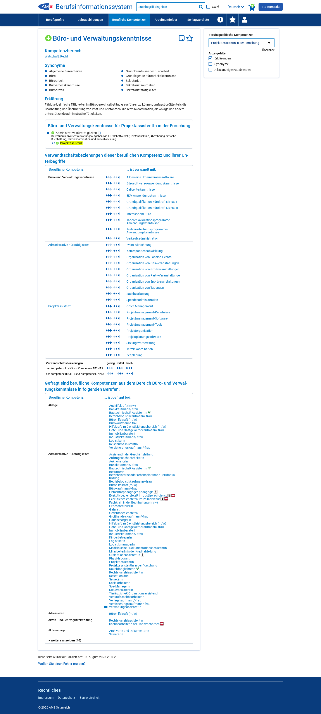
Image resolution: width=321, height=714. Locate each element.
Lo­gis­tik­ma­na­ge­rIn (122, 544)
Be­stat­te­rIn (116, 471)
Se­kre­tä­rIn (116, 579)
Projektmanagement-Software (146, 318)
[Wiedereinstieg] (244, 20)
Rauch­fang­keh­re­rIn (122, 568)
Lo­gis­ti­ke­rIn (117, 440)
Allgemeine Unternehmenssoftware (150, 177)
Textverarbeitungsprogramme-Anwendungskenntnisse (147, 231)
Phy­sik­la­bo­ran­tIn (120, 558)
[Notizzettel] (182, 38)
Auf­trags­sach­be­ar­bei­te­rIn (126, 457)
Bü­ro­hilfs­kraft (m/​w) (123, 419)
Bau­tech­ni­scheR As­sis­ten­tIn (128, 412)
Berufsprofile (55, 19)
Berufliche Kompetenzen (129, 19)
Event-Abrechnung (139, 245)
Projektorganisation (139, 330)
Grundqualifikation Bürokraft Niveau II (152, 208)
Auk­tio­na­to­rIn (118, 461)
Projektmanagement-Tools (144, 324)
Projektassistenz (59, 306)
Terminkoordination (139, 349)
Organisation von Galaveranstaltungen (152, 263)
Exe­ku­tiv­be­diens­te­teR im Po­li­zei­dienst (134, 498)
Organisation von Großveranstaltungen (152, 269)
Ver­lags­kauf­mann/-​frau (125, 600)
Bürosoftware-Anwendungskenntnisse (152, 183)
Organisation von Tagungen (145, 287)
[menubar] (160, 20)
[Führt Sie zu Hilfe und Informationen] (220, 20)
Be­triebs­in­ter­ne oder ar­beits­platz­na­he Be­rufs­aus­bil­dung (142, 476)
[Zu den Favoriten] (232, 20)
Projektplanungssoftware (143, 337)
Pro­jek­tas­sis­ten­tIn (121, 561)
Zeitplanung (134, 355)
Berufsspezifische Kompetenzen (231, 34)
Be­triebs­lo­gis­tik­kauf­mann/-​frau (130, 416)
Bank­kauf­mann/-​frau (123, 409)
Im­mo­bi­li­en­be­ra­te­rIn (122, 433)
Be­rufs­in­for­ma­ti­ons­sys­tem (94, 6)
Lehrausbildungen (90, 19)
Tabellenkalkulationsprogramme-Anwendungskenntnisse (148, 221)
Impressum (46, 697)
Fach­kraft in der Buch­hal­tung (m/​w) (133, 502)
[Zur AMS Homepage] (47, 7)
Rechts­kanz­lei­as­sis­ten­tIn (126, 572)
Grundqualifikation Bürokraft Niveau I (151, 201)
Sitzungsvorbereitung (140, 343)
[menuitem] (55, 20)
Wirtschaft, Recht (56, 56)
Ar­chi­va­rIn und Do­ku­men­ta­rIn (129, 630)
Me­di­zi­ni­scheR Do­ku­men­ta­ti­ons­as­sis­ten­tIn (138, 547)
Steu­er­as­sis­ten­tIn (121, 589)
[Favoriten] (189, 38)
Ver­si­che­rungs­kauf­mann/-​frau (129, 447)
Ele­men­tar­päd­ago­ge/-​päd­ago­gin (131, 491)
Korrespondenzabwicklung (144, 251)
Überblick (268, 50)
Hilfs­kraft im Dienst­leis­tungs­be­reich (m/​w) (137, 426)
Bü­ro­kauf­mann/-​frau (123, 423)
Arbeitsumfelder (166, 19)
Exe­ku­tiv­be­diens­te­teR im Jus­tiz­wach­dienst (138, 495)
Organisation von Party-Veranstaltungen (153, 275)
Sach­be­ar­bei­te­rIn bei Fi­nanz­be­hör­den (134, 623)
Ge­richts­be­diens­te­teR (123, 512)
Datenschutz (66, 697)
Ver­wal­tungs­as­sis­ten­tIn (125, 606)
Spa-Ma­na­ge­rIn (119, 586)
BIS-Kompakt (271, 7)
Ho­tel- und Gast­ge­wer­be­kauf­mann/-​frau (136, 430)
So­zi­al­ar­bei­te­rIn (119, 582)
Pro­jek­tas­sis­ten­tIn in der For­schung (133, 565)
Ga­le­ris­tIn (115, 509)
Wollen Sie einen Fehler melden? (61, 664)
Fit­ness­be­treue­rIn (121, 505)
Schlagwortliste (198, 19)
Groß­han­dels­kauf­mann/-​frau (128, 516)
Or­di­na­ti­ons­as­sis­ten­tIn (125, 554)
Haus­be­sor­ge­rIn (120, 519)
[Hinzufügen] (49, 36)
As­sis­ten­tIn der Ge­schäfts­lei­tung (131, 454)
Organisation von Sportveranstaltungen (153, 281)
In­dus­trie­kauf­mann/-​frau (126, 437)
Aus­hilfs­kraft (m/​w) (122, 405)
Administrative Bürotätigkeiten (69, 245)
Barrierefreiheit (89, 697)
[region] (119, 53)
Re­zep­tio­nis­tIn (119, 575)
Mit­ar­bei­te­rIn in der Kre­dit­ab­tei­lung (132, 551)
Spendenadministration (142, 300)
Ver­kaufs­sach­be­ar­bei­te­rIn (126, 596)
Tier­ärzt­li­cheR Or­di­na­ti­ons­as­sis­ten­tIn (134, 593)
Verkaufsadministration (142, 238)
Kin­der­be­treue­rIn (120, 537)
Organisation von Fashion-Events (148, 257)
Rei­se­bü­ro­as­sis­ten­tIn (123, 444)
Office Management (139, 306)
